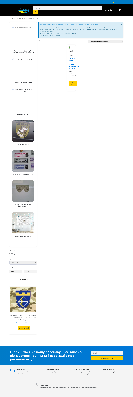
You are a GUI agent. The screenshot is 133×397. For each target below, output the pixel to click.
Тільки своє (20, 369)
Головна (12, 18)
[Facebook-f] (64, 393)
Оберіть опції (24, 328)
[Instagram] (68, 393)
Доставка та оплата (52, 369)
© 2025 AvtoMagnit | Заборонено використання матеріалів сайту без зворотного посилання (69, 387)
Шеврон (14, 254)
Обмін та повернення (81, 369)
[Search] (35, 12)
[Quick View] (17, 328)
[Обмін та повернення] (70, 370)
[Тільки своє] (12, 370)
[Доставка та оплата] (41, 370)
